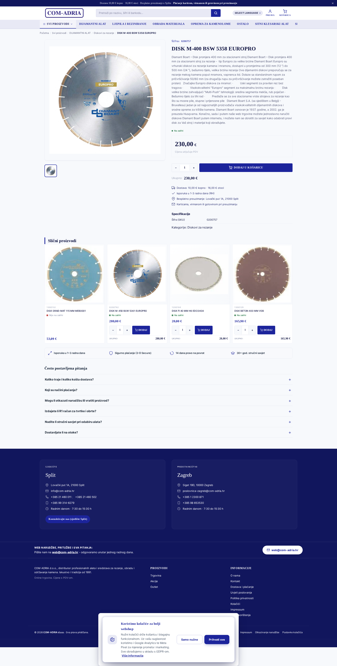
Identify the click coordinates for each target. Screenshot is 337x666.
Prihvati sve (217, 639)
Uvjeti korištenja (241, 615)
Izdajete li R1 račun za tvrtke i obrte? (70, 411)
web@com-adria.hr (65, 552)
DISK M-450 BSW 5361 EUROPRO (128, 310)
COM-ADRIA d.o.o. (53, 632)
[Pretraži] (216, 13)
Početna (44, 32)
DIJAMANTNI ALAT (92, 23)
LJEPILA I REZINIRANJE (129, 23)
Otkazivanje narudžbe (267, 632)
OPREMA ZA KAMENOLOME (211, 23)
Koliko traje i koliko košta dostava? (69, 379)
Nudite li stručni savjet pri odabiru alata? (73, 422)
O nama (235, 575)
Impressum (237, 609)
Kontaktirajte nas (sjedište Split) (68, 519)
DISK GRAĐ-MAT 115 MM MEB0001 (66, 310)
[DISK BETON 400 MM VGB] (262, 274)
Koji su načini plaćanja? (61, 390)
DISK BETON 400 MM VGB (249, 310)
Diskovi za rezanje (104, 32)
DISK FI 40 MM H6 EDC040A (188, 310)
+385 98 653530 (193, 502)
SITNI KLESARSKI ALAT (272, 23)
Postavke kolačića (292, 632)
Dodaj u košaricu (248, 167)
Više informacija (132, 655)
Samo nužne (189, 639)
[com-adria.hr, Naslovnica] (64, 13)
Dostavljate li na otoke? (61, 432)
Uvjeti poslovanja (241, 592)
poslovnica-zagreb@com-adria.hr (204, 490)
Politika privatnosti (242, 598)
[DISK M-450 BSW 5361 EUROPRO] (137, 274)
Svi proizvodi (58, 23)
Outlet (154, 586)
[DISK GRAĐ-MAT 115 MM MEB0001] (75, 274)
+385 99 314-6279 (62, 502)
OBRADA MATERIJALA (169, 23)
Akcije (154, 581)
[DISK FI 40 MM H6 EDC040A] (200, 274)
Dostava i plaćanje (242, 586)
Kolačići (235, 603)
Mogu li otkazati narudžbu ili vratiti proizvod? (77, 400)
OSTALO (243, 23)
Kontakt (235, 581)
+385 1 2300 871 (193, 497)
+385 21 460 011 (61, 497)
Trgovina (155, 575)
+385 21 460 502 (86, 497)
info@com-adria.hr (62, 490)
